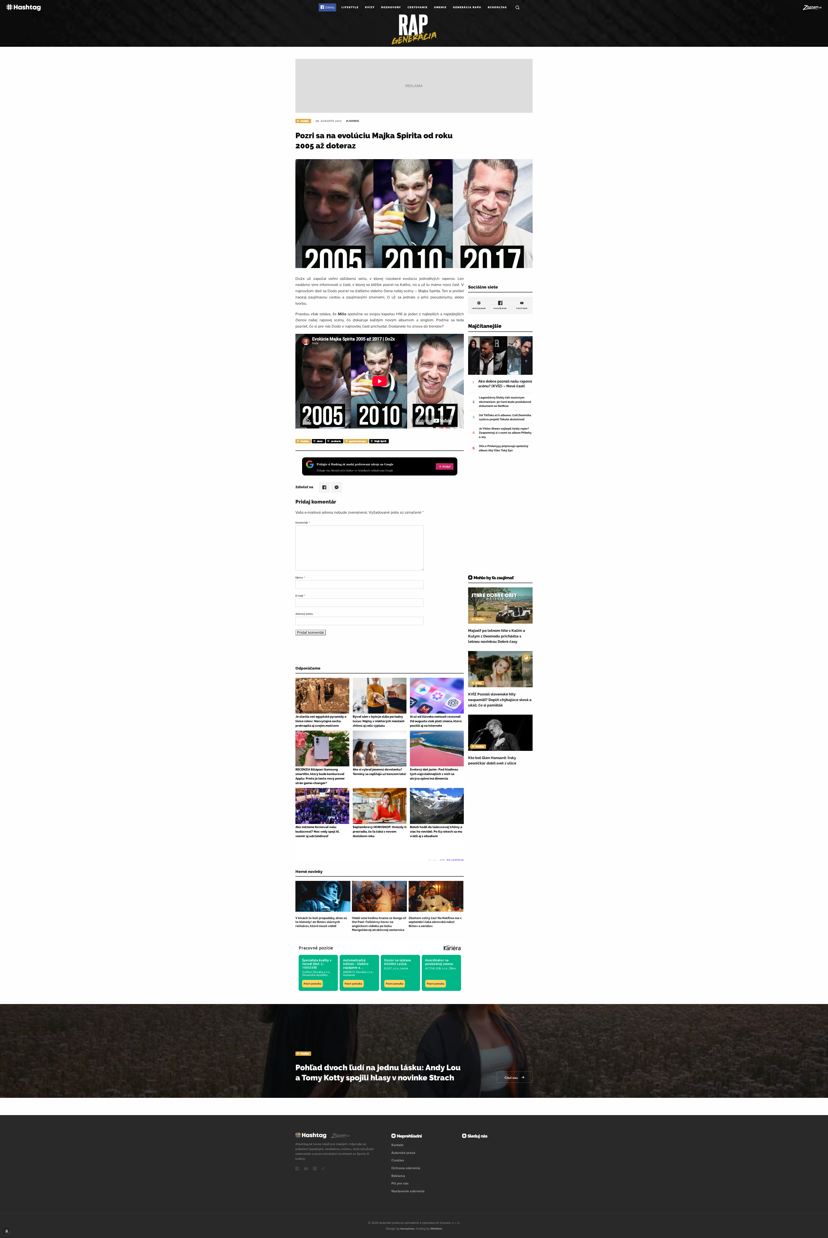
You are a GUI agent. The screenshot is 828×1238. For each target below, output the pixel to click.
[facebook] (297, 1169)
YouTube (522, 308)
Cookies (397, 1160)
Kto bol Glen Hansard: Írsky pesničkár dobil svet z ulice (492, 761)
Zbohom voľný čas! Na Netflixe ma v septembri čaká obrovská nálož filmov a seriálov (435, 921)
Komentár (302, 522)
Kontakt (397, 1145)
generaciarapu (357, 441)
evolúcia (336, 441)
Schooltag (497, 7)
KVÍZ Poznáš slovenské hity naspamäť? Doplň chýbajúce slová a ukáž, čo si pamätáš (500, 699)
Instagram (479, 308)
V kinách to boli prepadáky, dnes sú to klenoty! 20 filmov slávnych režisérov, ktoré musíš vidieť (321, 921)
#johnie (352, 120)
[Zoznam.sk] (812, 8)
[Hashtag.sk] (23, 7)
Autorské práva (403, 1153)
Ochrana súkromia (405, 1168)
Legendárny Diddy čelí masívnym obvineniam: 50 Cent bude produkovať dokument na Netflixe (505, 402)
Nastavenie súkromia (408, 1191)
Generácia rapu (467, 7)
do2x (320, 441)
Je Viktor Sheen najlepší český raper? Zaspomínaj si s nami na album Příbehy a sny (505, 433)
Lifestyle (350, 7)
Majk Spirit (380, 441)
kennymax (407, 1228)
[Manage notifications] (6, 1231)
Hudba (305, 120)
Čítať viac (512, 1078)
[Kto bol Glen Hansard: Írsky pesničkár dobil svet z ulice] (500, 733)
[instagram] (315, 1169)
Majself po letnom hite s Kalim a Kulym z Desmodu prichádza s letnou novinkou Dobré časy (496, 636)
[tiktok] (323, 1169)
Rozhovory (391, 7)
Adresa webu (304, 613)
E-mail (300, 595)
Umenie (440, 7)
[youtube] (306, 1169)
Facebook (500, 308)
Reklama (398, 1176)
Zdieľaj (329, 7)
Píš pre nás (400, 1183)
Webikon (436, 1228)
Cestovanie (418, 7)
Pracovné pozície (316, 947)
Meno (300, 577)
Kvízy (370, 7)
